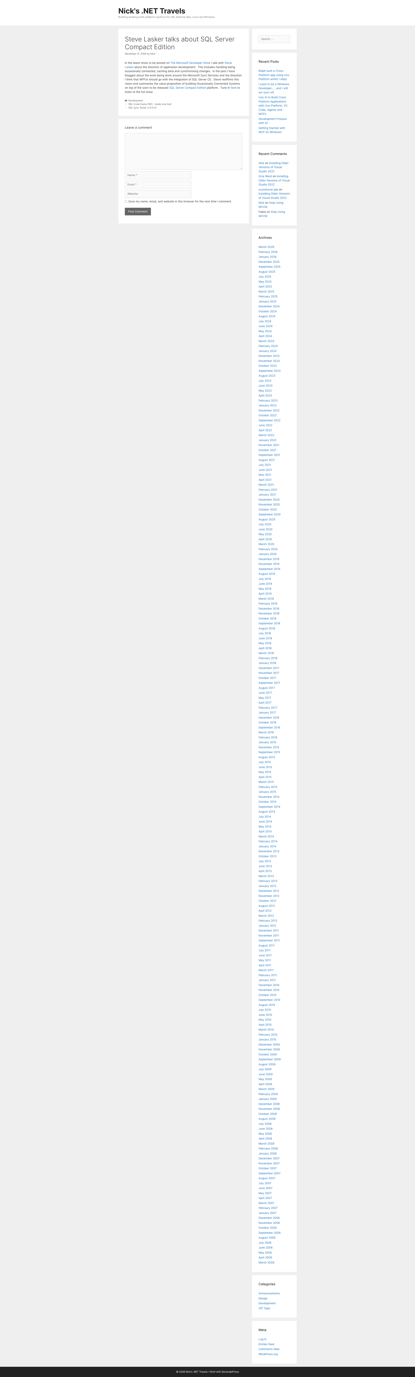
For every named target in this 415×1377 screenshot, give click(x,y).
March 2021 (266, 484)
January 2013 (267, 886)
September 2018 (269, 623)
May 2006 (265, 1252)
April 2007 (265, 1198)
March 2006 (266, 1262)
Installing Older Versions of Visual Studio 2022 (274, 167)
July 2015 (265, 762)
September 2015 (269, 752)
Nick (261, 163)
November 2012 (269, 896)
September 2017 (269, 682)
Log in (263, 1339)
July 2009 (265, 1069)
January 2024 (268, 351)
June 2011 (265, 955)
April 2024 (265, 336)
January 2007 (268, 1213)
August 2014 (267, 811)
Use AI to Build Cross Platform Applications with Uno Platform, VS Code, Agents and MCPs (273, 105)
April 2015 (265, 777)
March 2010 (266, 1029)
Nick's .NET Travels (151, 10)
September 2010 (269, 999)
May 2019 (265, 588)
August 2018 (267, 628)
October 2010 (267, 995)
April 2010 (265, 1024)
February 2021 (268, 489)
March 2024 (266, 341)
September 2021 (269, 455)
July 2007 (265, 1183)
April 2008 (265, 1138)
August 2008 (267, 1118)
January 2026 (268, 256)
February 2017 (268, 707)
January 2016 (267, 742)
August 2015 (267, 757)
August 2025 (267, 271)
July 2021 (265, 464)
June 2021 (265, 470)
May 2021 (265, 474)
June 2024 (266, 326)
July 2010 (265, 1009)
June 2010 (265, 1014)
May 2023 (265, 390)
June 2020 (266, 529)
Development (135, 100)
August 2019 (267, 573)
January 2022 (267, 440)
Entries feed (266, 1344)
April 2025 (265, 286)
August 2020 (267, 519)
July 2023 (265, 380)
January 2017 (267, 712)
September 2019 (269, 569)
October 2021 (267, 450)
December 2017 (269, 668)
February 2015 (268, 787)
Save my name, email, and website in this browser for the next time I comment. (180, 201)
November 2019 (269, 564)
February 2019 (268, 603)
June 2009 (266, 1074)
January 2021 (267, 494)
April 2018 (265, 648)
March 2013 (266, 876)
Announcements (269, 1293)
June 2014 (265, 821)
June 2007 (266, 1188)
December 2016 (269, 717)
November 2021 (269, 445)
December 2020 (269, 499)
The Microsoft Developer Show (190, 62)
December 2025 (269, 261)
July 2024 (265, 321)
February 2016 (268, 737)
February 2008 (268, 1148)
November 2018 (269, 613)
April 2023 (265, 395)
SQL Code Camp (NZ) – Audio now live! (149, 104)
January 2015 (267, 791)
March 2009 (266, 1089)
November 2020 (269, 504)
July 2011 (265, 950)
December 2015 (269, 747)
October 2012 (267, 900)
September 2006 (270, 1232)
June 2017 (265, 692)
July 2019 (265, 578)
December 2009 (269, 1044)
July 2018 (265, 633)
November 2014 (269, 796)
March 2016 (266, 732)
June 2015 (265, 767)
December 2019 (269, 559)
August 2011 (267, 945)
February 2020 (268, 549)
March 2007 (266, 1203)
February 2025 (268, 296)
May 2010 (265, 1019)
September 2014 (269, 806)
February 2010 (268, 1034)
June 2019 (265, 583)
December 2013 (269, 851)
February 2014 (268, 841)
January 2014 (267, 846)
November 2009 (269, 1049)
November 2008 (269, 1108)
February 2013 (268, 881)
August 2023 (267, 375)
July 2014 (265, 816)
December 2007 (269, 1158)
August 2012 (267, 905)
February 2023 (268, 400)
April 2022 (265, 430)
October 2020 (268, 509)
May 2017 (265, 697)
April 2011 (265, 965)
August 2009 (267, 1064)
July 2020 (265, 524)
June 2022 (265, 425)
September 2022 (269, 420)
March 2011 (266, 970)
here (234, 87)
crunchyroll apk (268, 189)
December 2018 (269, 608)
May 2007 (265, 1193)
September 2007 (270, 1173)
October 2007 (268, 1168)
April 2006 (265, 1257)
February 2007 (268, 1208)
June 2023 (266, 385)
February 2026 (268, 252)
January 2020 (268, 554)
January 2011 (267, 980)
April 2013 (265, 871)
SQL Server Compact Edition (187, 87)
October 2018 (267, 618)
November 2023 (269, 361)
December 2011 (269, 930)
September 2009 (270, 1059)
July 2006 (265, 1242)
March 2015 (266, 782)
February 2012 (268, 920)
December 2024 (269, 306)
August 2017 (267, 687)
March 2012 (266, 915)
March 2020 (266, 544)
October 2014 (267, 801)
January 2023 (268, 405)
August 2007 (267, 1178)
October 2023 (268, 365)
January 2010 (267, 1039)
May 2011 (265, 960)
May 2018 (265, 643)
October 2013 (267, 856)
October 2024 (268, 311)
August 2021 (267, 460)
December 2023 (269, 355)
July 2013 (265, 861)
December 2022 (269, 410)
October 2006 (268, 1227)
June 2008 (266, 1128)
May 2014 (265, 826)
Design (263, 1298)
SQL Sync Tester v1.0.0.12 (142, 107)
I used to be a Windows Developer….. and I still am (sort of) (274, 88)
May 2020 (265, 534)
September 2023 (270, 370)
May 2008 (265, 1133)
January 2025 (267, 301)
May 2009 (265, 1079)
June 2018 (265, 638)
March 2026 (266, 247)
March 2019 (266, 598)
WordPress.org (268, 1354)
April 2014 (265, 831)
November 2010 (269, 990)
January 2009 (268, 1099)
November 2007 (269, 1163)
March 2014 (266, 836)
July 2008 (265, 1123)
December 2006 (269, 1217)
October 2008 (268, 1114)
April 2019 (265, 593)
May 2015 (265, 772)
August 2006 (267, 1237)
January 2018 (267, 663)
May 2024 (265, 331)
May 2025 (265, 281)
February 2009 (268, 1094)
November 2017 (269, 673)
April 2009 (265, 1084)
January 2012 (267, 925)
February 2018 (268, 658)
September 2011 (269, 940)
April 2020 (265, 539)
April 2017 (265, 702)
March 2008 (266, 1143)
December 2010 (269, 985)
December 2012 (269, 890)
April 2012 (265, 910)
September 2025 (269, 266)
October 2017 (267, 678)
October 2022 (268, 415)
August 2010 (267, 1005)
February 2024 (268, 346)
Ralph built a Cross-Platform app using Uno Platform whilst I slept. (274, 75)
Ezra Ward (265, 176)
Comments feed (269, 1349)
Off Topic (264, 1308)
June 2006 (266, 1247)
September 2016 (269, 727)
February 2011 (268, 975)
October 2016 (267, 722)
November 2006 (269, 1222)
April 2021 (265, 479)
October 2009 (268, 1054)
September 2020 (270, 514)
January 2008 (268, 1153)
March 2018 (266, 653)
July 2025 (265, 276)
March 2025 (266, 291)
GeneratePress (230, 1371)
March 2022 (266, 435)
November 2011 (269, 935)
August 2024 (267, 316)
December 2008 (269, 1104)
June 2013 (265, 866)
